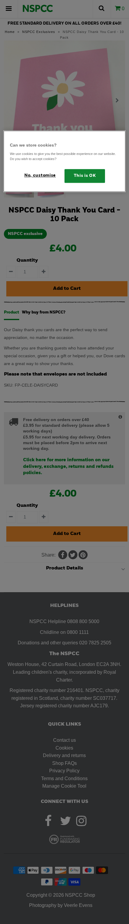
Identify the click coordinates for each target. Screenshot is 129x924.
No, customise (40, 175)
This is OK (85, 176)
